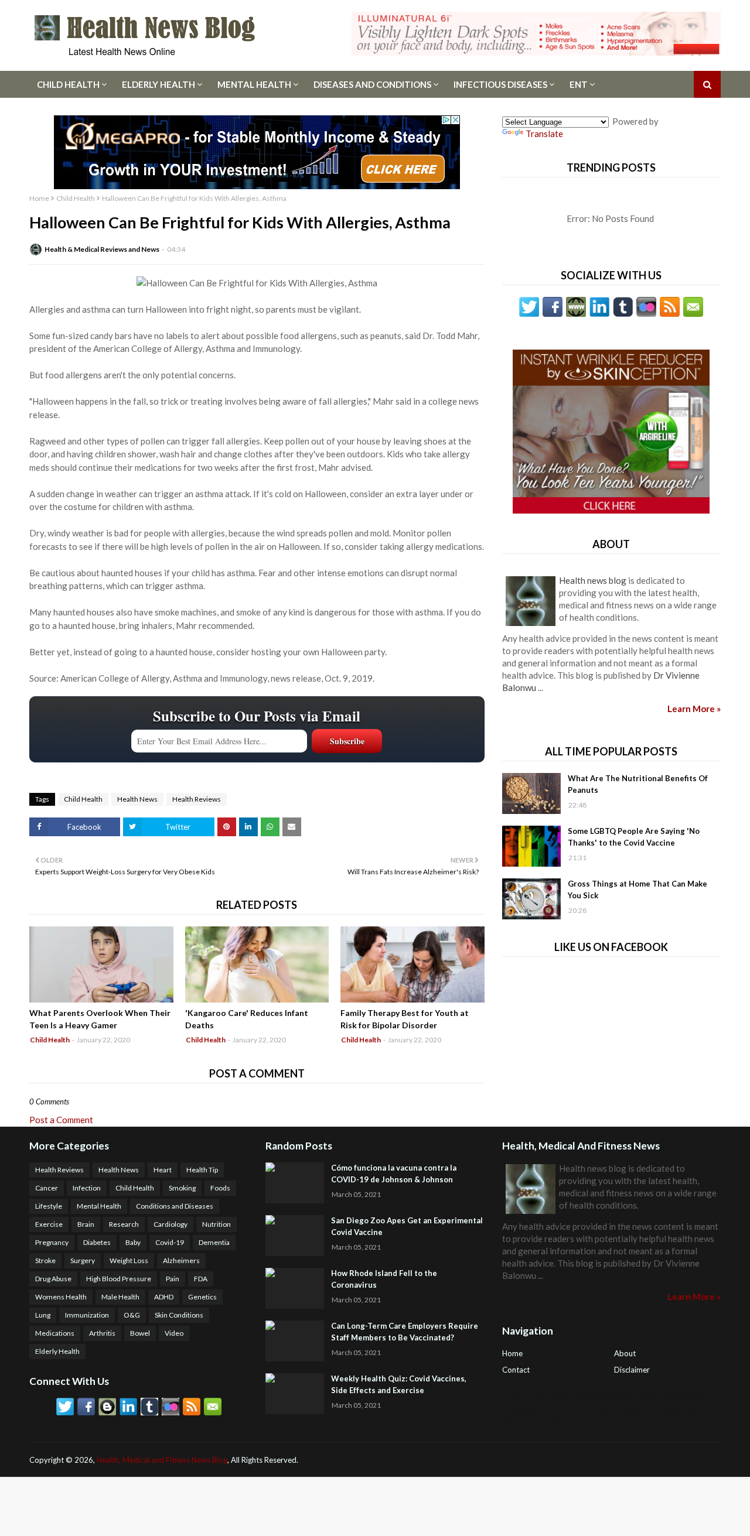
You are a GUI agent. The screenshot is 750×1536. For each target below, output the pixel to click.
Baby (133, 1242)
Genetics (202, 1296)
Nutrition (216, 1224)
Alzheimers (181, 1260)
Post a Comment (61, 1119)
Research (124, 1224)
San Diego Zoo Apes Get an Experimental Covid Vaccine (407, 1226)
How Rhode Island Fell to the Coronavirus (384, 1278)
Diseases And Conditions (372, 84)
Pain (172, 1278)
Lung (42, 1315)
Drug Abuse (53, 1278)
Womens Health (61, 1296)
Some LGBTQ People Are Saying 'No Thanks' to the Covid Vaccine (634, 836)
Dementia (214, 1242)
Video (174, 1333)
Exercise (49, 1224)
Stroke (45, 1260)
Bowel (140, 1333)
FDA (200, 1278)
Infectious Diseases (500, 84)
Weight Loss (129, 1260)
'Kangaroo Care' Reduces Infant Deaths (246, 1019)
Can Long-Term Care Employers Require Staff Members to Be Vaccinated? (404, 1331)
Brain (85, 1224)
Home (39, 198)
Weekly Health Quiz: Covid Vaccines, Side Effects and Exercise (398, 1384)
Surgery (82, 1260)
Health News (137, 799)
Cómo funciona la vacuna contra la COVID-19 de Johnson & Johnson (393, 1173)
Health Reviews (196, 799)
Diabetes (97, 1242)
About (625, 1353)
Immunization (87, 1315)
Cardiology (171, 1224)
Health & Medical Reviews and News (102, 249)
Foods (220, 1187)
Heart (163, 1169)
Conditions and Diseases (174, 1206)
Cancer (46, 1187)
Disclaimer (632, 1369)
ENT (579, 84)
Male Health (120, 1296)
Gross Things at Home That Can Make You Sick (637, 889)
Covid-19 (169, 1242)
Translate (544, 133)
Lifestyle (48, 1206)
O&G (132, 1315)
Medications (54, 1333)
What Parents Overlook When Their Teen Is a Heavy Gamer (100, 1019)
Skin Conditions (179, 1315)
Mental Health (254, 84)
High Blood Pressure (118, 1278)
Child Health (68, 84)
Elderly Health (158, 84)
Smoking (182, 1187)
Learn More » (694, 708)
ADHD (163, 1296)
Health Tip (202, 1169)
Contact (516, 1369)
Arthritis (102, 1333)
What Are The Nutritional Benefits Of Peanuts (638, 784)
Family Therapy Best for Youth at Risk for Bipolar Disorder (404, 1019)
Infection (87, 1187)
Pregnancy (52, 1242)
